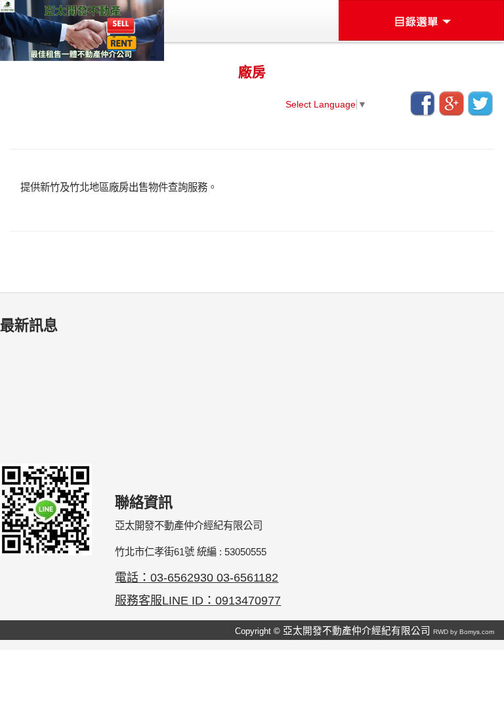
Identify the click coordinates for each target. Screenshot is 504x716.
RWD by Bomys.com (463, 631)
